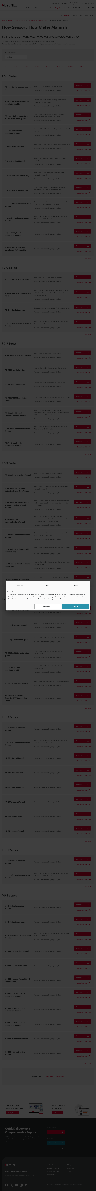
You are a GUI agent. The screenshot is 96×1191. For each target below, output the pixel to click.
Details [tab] (48, 585)
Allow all (75, 606)
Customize (46, 606)
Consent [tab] (20, 585)
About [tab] (76, 585)
